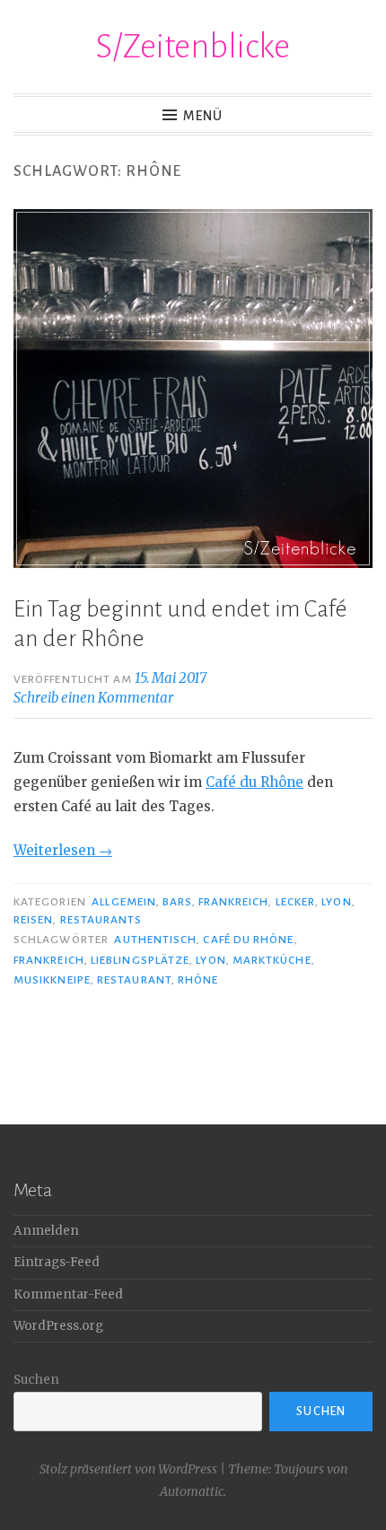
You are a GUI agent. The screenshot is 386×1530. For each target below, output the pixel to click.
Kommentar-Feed (68, 1294)
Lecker (295, 902)
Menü (203, 116)
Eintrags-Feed (56, 1262)
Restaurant (134, 980)
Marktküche (271, 960)
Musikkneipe (52, 980)
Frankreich (233, 902)
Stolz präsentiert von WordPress (128, 1469)
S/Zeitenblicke (193, 47)
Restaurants (101, 920)
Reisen (33, 920)
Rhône (198, 980)
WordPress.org (58, 1325)
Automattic (192, 1491)
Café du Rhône (254, 782)
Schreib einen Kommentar (93, 697)
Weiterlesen (62, 850)
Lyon (336, 902)
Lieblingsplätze (140, 960)
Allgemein (124, 902)
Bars (176, 902)
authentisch (155, 939)
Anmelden (46, 1230)
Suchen (36, 1379)
